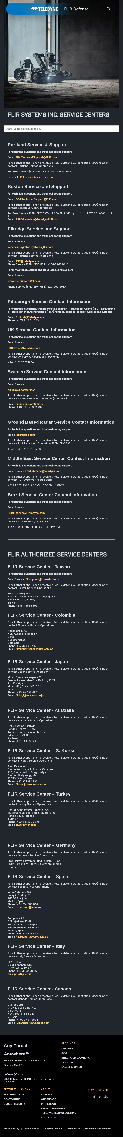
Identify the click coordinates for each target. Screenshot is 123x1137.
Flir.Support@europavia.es (32, 936)
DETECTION (68, 1062)
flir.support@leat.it (19, 974)
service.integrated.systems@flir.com (30, 247)
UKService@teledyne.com (24, 348)
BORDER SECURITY (14, 1104)
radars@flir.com (25, 434)
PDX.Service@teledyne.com (36, 177)
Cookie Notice (31, 1128)
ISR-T (64, 1053)
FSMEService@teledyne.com (43, 471)
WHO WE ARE (48, 1099)
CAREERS (46, 1094)
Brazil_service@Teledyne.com (26, 513)
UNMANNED (68, 1048)
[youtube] (106, 1097)
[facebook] (89, 1097)
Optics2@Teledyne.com (30, 317)
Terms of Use (73, 1128)
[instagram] (94, 1097)
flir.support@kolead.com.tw (42, 579)
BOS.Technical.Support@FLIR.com (36, 199)
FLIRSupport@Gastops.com (32, 1022)
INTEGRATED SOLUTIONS (76, 1057)
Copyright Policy (53, 1128)
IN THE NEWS (48, 1104)
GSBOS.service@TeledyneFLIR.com (37, 219)
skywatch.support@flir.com (24, 281)
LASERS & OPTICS (72, 1067)
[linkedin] (100, 1097)
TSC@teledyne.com (28, 261)
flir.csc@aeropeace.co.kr (31, 784)
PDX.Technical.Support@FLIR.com (36, 157)
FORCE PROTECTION (15, 1094)
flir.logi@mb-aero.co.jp (30, 695)
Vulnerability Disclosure (98, 1128)
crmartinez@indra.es (28, 907)
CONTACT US (48, 1117)
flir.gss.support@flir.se (21, 389)
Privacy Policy (11, 1128)
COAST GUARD (12, 1099)
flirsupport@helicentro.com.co (34, 648)
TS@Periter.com (26, 824)
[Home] (60, 9)
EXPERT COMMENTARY (54, 1108)
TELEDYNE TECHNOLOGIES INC (58, 1113)
